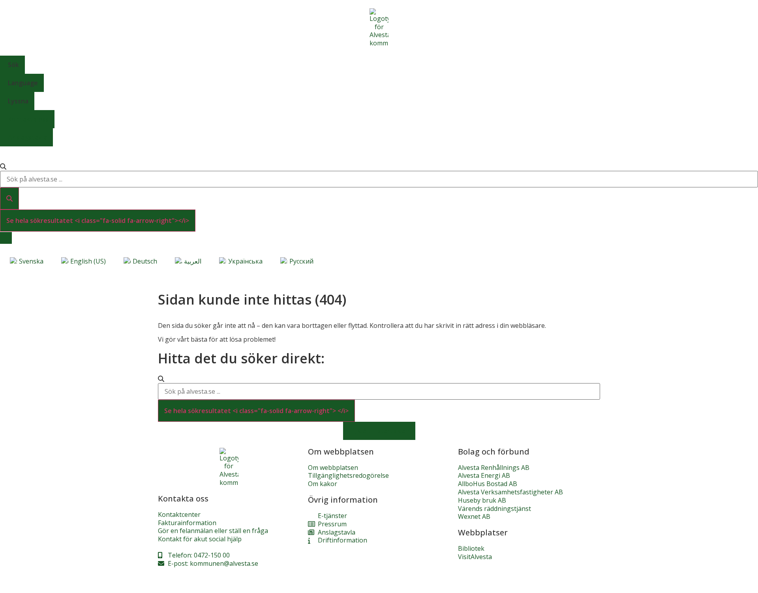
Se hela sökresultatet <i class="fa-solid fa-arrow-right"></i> (97, 220)
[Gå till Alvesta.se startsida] (379, 27)
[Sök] (9, 198)
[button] (379, 65)
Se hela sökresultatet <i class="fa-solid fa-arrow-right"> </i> (256, 410)
